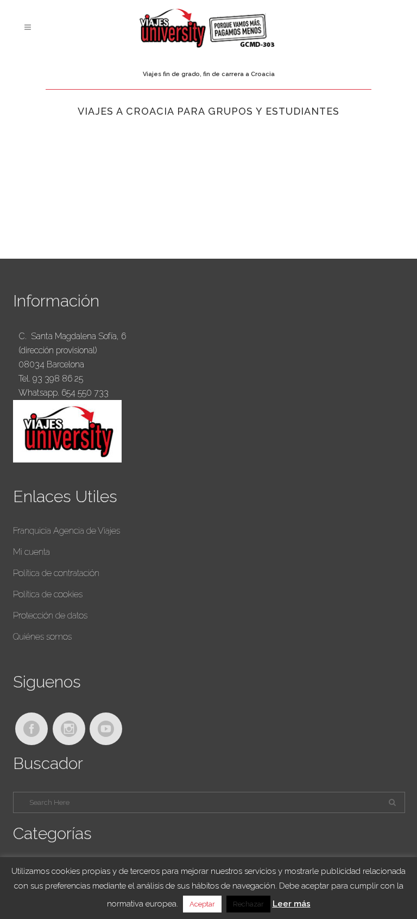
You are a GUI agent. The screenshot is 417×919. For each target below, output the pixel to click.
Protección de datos (50, 615)
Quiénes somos (42, 637)
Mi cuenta (31, 552)
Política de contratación (56, 573)
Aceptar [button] (202, 904)
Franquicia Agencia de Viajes (66, 531)
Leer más (292, 904)
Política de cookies (48, 594)
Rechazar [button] (248, 904)
